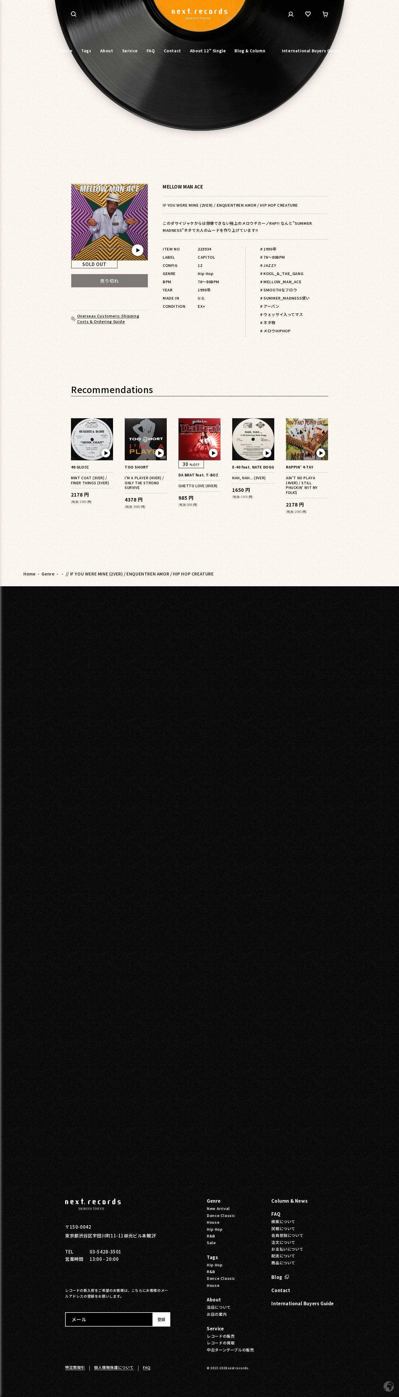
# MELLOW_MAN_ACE (281, 281)
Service (215, 1328)
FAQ (275, 1214)
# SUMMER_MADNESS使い (285, 298)
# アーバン (270, 306)
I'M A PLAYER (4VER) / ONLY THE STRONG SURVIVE (144, 482)
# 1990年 (268, 249)
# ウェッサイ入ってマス (281, 314)
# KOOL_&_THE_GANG (281, 273)
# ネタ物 (267, 322)
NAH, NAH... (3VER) (249, 477)
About (214, 1299)
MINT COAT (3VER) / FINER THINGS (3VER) (90, 480)
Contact (280, 1290)
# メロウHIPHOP (275, 331)
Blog (276, 1277)
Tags (212, 1257)
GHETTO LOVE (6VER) (198, 485)
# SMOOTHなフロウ (278, 290)
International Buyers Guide (302, 1303)
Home (29, 574)
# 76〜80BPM (272, 257)
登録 (161, 1319)
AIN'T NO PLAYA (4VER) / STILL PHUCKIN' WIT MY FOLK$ (302, 485)
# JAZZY (268, 265)
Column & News (289, 1201)
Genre (47, 574)
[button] (73, 14)
